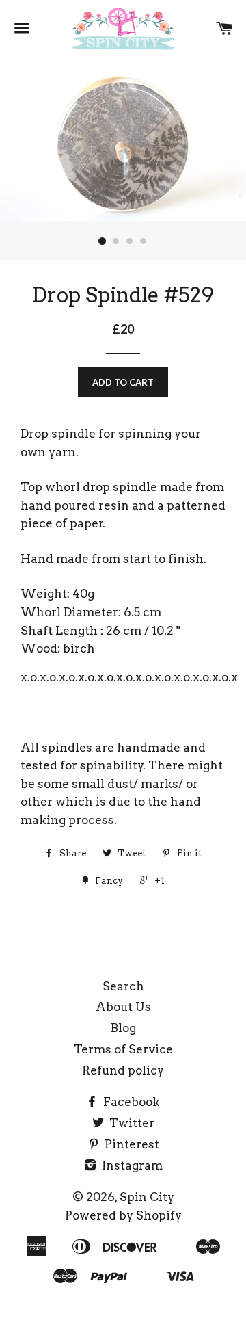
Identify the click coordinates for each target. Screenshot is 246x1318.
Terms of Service (123, 1049)
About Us (123, 1007)
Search (123, 986)
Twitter (130, 1123)
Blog (123, 1028)
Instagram (131, 1165)
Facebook (130, 1102)
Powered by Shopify (123, 1215)
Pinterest (130, 1144)
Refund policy (123, 1070)
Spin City (147, 1197)
